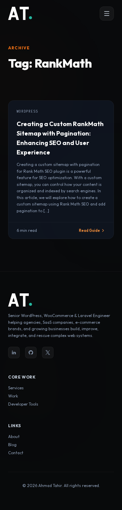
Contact (15, 452)
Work (13, 395)
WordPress (27, 111)
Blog (12, 444)
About (14, 436)
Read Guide (89, 230)
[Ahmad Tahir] (20, 13)
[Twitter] (48, 352)
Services (16, 387)
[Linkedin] (14, 352)
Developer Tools (23, 404)
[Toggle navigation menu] (107, 13)
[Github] (31, 352)
